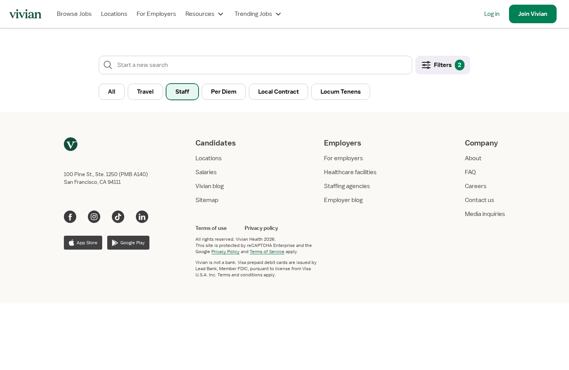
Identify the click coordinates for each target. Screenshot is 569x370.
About (473, 158)
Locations (114, 14)
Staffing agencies (347, 186)
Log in (492, 14)
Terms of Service (267, 251)
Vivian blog (209, 186)
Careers (476, 186)
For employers (343, 158)
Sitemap (206, 200)
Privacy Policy (225, 251)
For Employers (156, 14)
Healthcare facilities (350, 172)
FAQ (470, 172)
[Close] (396, 45)
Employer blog (343, 200)
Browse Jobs (74, 14)
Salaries (206, 172)
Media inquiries (485, 214)
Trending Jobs (253, 14)
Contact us (479, 200)
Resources (199, 14)
